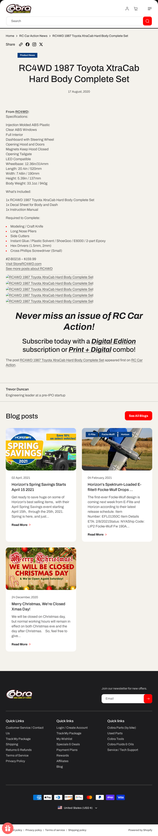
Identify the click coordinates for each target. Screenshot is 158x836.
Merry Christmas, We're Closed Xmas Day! (38, 606)
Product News (27, 55)
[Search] (147, 21)
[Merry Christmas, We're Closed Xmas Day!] (41, 568)
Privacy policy (33, 830)
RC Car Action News (33, 35)
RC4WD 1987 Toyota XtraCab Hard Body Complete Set (62, 360)
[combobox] (79, 21)
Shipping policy (77, 830)
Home (10, 35)
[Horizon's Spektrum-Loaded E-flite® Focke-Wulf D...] (117, 449)
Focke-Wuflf (108, 434)
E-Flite (91, 434)
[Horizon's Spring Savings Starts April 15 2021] (41, 449)
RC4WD (21, 112)
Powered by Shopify (140, 830)
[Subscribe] (148, 698)
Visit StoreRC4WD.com (23, 264)
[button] (147, 8)
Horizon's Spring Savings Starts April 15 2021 (39, 487)
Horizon (125, 434)
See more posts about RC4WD (29, 269)
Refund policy (14, 830)
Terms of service (55, 830)
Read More (19, 524)
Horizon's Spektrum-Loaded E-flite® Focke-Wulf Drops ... (114, 487)
